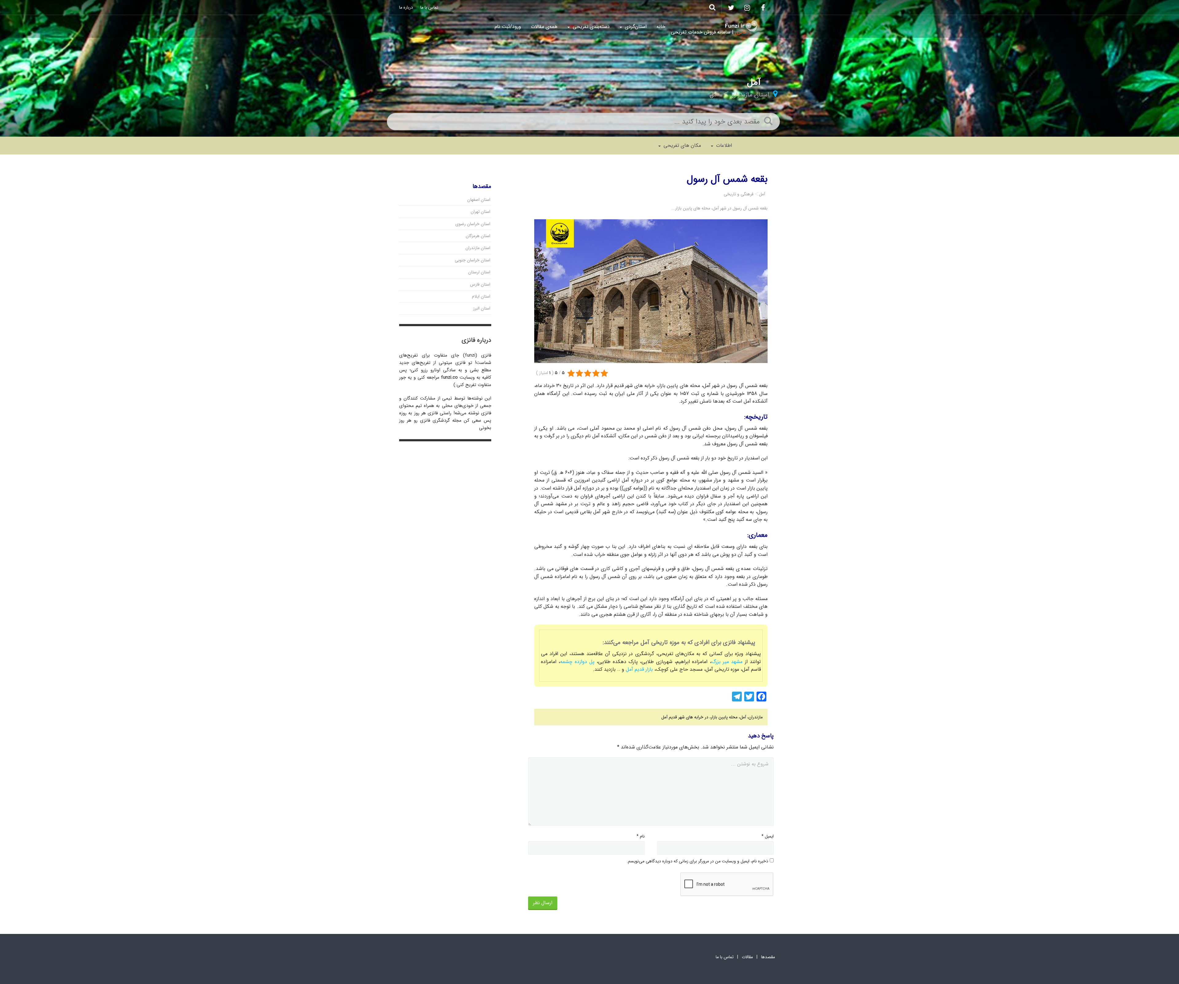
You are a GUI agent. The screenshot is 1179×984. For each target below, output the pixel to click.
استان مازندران (750, 95)
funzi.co (449, 377)
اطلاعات (723, 145)
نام (640, 836)
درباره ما (406, 7)
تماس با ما (429, 7)
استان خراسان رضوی (472, 224)
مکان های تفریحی (681, 145)
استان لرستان (479, 272)
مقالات (747, 957)
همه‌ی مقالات (544, 26)
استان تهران (480, 211)
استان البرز (481, 308)
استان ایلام (481, 296)
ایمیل (767, 836)
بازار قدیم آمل (639, 669)
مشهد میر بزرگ (727, 662)
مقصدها (768, 957)
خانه (660, 26)
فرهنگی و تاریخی (738, 194)
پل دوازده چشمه (578, 662)
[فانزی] (741, 26)
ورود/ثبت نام (508, 26)
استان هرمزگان (478, 235)
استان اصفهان (478, 199)
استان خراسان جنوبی (472, 260)
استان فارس (480, 284)
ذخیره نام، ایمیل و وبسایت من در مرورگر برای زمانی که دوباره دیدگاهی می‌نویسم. (697, 861)
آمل (714, 95)
